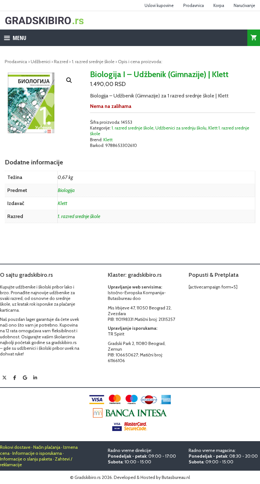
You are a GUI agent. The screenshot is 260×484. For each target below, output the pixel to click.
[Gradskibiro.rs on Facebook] (14, 377)
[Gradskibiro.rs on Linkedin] (35, 377)
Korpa (218, 5)
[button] (69, 80)
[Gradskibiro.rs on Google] (25, 377)
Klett (108, 140)
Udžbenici (40, 61)
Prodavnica (193, 5)
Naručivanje (244, 5)
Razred (61, 61)
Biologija (66, 190)
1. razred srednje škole (93, 61)
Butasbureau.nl (176, 477)
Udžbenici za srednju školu (180, 128)
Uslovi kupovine (159, 5)
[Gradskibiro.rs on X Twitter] (4, 377)
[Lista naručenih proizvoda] (253, 38)
